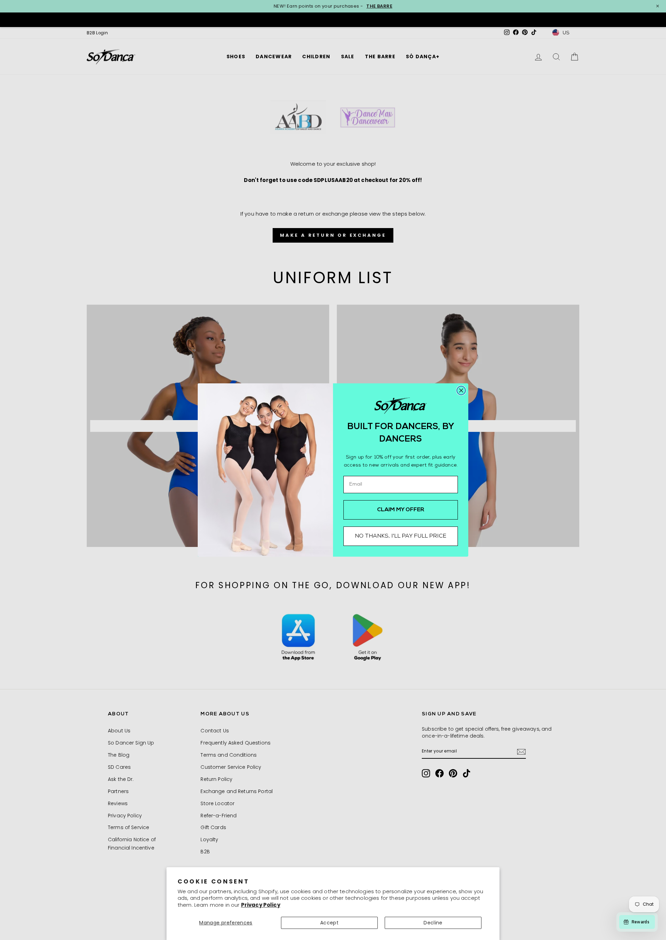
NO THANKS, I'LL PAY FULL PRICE (400, 536)
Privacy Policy (260, 904)
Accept (329, 922)
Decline (433, 922)
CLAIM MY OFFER (401, 510)
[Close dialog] (461, 390)
